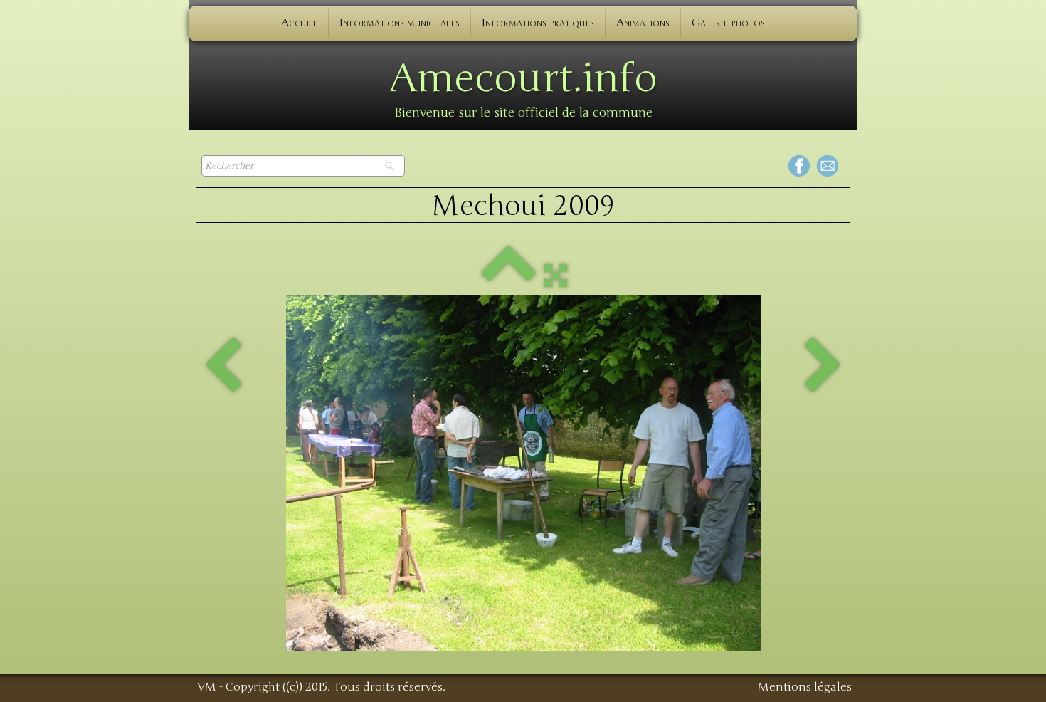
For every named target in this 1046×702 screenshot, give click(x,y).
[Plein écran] (555, 275)
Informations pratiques (538, 23)
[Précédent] (222, 367)
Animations (643, 23)
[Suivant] (823, 367)
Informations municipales (399, 23)
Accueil (299, 23)
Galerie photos (728, 23)
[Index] (509, 275)
